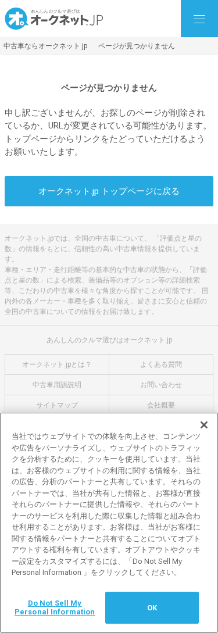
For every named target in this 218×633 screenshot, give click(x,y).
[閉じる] (204, 425)
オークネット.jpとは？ (57, 364)
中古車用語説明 (57, 385)
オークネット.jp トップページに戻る (109, 191)
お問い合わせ (161, 385)
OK (152, 607)
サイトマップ (57, 405)
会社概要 (161, 405)
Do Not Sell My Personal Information (55, 608)
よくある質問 (161, 364)
